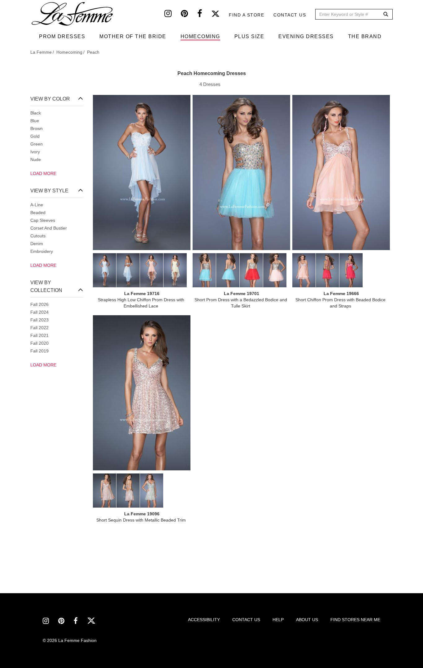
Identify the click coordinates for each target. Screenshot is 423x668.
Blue (34, 120)
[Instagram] (172, 14)
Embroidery (41, 251)
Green (36, 143)
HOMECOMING (200, 36)
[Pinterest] (189, 14)
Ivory (35, 151)
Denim (36, 243)
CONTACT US (246, 619)
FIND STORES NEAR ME (355, 619)
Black (35, 112)
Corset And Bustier (48, 228)
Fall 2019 (39, 350)
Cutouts (38, 235)
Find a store (246, 14)
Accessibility (204, 619)
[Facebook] (204, 14)
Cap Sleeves (42, 220)
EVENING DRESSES (306, 36)
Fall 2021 (39, 335)
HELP (278, 619)
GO (385, 14)
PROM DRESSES (62, 36)
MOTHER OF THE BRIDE (132, 36)
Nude (35, 159)
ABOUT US (307, 619)
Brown (36, 128)
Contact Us (289, 14)
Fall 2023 (39, 319)
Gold (35, 136)
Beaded (38, 212)
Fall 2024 (39, 312)
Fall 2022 (39, 327)
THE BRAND (365, 36)
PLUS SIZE (249, 36)
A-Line (36, 204)
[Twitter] (220, 14)
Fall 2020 (39, 343)
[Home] (72, 14)
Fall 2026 (39, 304)
